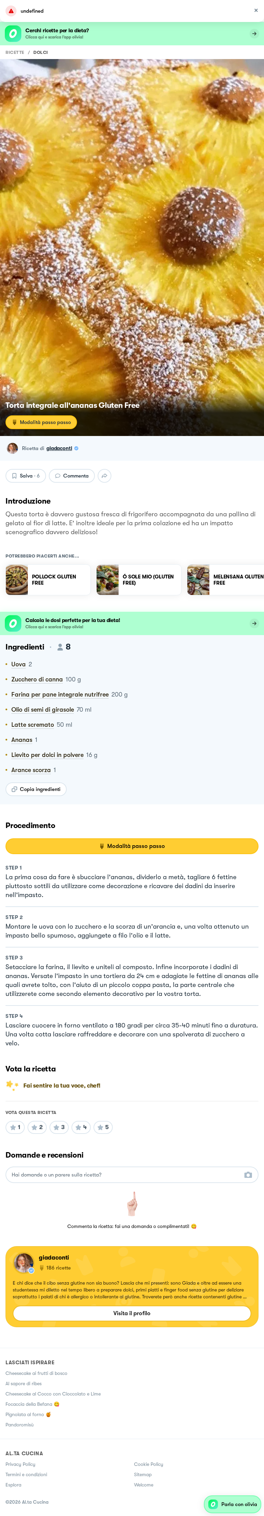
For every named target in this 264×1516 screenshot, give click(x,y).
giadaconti (59, 448)
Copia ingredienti (40, 789)
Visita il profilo (132, 1313)
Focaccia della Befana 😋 (32, 1404)
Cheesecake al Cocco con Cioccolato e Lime (53, 1394)
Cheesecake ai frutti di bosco (36, 1373)
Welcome (143, 1485)
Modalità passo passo (45, 422)
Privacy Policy (20, 1464)
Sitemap (143, 1474)
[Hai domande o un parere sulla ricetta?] (126, 1175)
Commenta (76, 476)
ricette (15, 52)
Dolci (40, 52)
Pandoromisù (20, 1424)
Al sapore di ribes (24, 1383)
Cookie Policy (148, 1464)
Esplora (13, 1485)
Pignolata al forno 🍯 (28, 1414)
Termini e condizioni (26, 1474)
